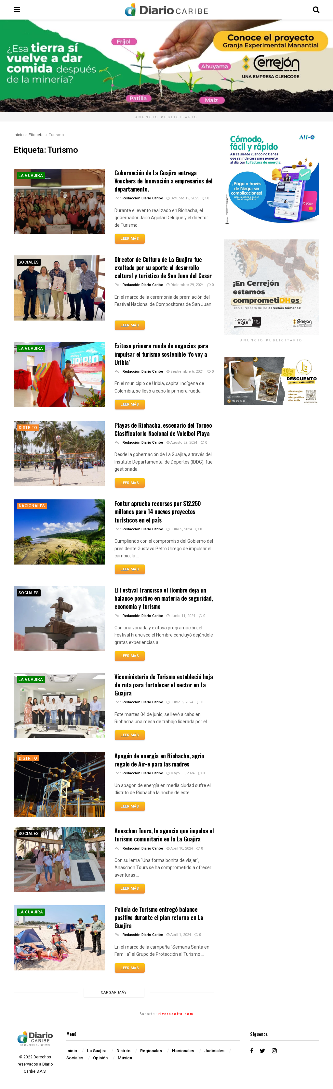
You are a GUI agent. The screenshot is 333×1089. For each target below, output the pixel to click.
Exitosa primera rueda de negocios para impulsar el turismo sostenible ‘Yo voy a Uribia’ (161, 353)
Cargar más (114, 992)
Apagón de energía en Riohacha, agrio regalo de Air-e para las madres (159, 760)
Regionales (151, 1051)
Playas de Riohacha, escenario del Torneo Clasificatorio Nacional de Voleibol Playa (163, 429)
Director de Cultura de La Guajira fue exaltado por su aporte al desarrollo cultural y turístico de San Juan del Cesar (163, 267)
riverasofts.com (175, 1014)
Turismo (56, 135)
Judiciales (214, 1051)
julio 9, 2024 (180, 529)
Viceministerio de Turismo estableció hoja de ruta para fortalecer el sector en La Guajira (163, 684)
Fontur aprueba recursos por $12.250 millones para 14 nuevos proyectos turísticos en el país (157, 511)
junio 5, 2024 (181, 702)
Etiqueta (36, 135)
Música (125, 1058)
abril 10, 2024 (181, 848)
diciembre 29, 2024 (186, 285)
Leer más (130, 238)
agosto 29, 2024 (183, 442)
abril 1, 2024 (180, 935)
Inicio (18, 135)
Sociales (29, 262)
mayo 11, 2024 (181, 773)
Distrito (28, 428)
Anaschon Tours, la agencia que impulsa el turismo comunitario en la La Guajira (164, 834)
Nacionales (32, 506)
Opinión (100, 1058)
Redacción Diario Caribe (143, 198)
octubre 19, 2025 (184, 198)
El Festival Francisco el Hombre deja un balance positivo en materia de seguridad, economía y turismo (163, 598)
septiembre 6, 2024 (186, 371)
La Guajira (31, 176)
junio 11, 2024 (182, 616)
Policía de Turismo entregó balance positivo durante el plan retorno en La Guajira (158, 917)
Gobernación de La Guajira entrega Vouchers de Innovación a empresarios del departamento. (163, 180)
